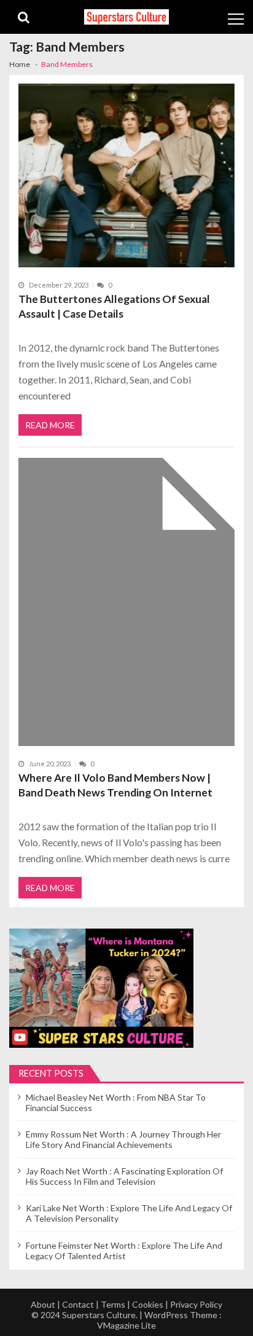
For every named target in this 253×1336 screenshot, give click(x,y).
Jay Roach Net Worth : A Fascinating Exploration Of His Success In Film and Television (124, 1176)
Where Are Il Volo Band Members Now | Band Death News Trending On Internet (115, 785)
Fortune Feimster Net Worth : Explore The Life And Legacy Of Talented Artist (124, 1250)
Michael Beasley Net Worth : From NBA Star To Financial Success (116, 1102)
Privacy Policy (196, 1304)
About (43, 1304)
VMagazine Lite (126, 1325)
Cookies (147, 1304)
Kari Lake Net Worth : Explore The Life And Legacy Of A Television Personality (129, 1213)
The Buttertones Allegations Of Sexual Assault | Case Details (114, 306)
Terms (113, 1304)
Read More (50, 425)
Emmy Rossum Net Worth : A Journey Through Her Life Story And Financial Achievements (123, 1139)
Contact (78, 1304)
